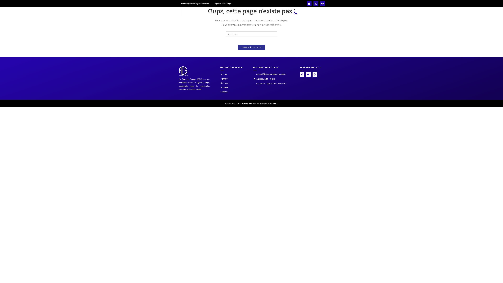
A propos (226, 13)
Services (240, 13)
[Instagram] (315, 3)
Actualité (254, 13)
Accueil (213, 13)
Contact (268, 13)
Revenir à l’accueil (251, 47)
